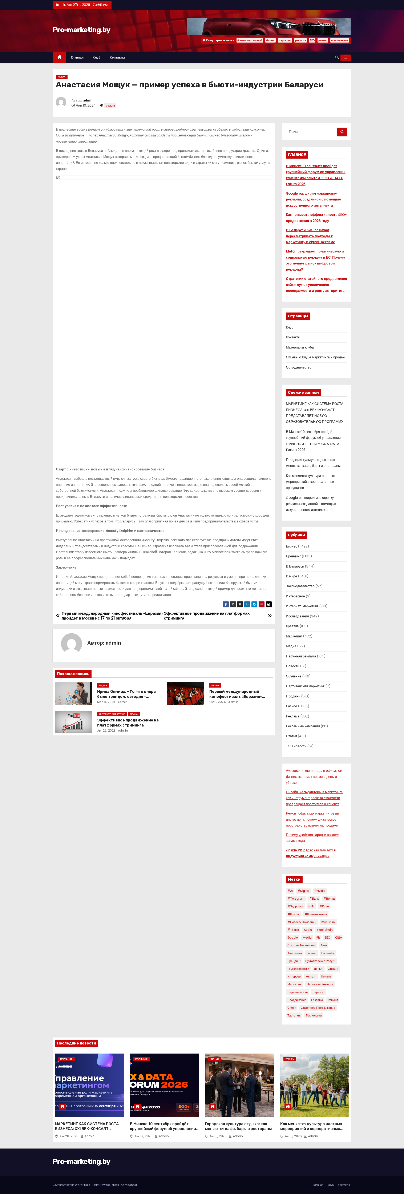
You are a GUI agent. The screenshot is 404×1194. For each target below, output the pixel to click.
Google (292, 937)
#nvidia (320, 891)
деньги (318, 969)
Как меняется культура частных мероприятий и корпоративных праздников (310, 481)
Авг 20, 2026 (69, 1136)
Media (307, 937)
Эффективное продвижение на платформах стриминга (128, 723)
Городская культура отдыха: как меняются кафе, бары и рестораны (238, 1126)
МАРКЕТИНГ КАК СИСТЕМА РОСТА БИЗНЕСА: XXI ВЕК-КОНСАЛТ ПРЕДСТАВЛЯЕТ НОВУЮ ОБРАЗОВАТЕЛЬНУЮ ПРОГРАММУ (87, 1131)
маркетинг (285, 40)
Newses (105, 1185)
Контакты (117, 57)
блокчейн (327, 953)
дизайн (333, 969)
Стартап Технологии (301, 945)
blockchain (325, 930)
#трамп (293, 930)
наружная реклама (320, 984)
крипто (326, 976)
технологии (314, 1015)
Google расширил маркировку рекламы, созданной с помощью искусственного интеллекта (313, 199)
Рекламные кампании (303, 726)
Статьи (291, 736)
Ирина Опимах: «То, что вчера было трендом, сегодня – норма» (126, 696)
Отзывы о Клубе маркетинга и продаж (315, 357)
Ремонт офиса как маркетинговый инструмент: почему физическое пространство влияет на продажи (312, 819)
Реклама (292, 716)
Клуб (97, 57)
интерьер (294, 976)
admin (87, 100)
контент (311, 976)
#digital (303, 891)
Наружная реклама (301, 656)
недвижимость (297, 992)
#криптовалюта (315, 914)
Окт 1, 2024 (217, 702)
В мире (291, 576)
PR (318, 937)
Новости (292, 666)
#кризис (293, 914)
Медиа (61, 76)
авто (323, 945)
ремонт (322, 40)
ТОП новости (296, 746)
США (338, 937)
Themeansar (128, 1185)
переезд (318, 992)
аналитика (294, 953)
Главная (77, 57)
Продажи (293, 696)
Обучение (293, 676)
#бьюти (110, 105)
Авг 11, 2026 (219, 1136)
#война (329, 898)
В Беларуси (295, 566)
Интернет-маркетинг (112, 714)
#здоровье (295, 906)
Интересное (295, 596)
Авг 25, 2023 (106, 730)
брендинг (293, 961)
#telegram (295, 898)
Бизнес (291, 546)
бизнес (270, 40)
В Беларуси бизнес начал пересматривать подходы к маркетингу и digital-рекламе (310, 236)
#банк (314, 898)
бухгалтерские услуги (320, 961)
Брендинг (293, 556)
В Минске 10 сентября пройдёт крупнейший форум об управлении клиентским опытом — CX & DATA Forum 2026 (163, 1131)
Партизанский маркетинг (305, 686)
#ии (311, 906)
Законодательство (300, 586)
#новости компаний (249, 40)
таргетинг (294, 1015)
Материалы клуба (300, 347)
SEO (312, 40)
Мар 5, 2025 (106, 702)
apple (308, 930)
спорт (291, 1008)
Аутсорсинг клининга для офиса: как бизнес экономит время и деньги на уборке (314, 776)
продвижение (339, 40)
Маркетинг (294, 636)
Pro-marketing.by (81, 29)
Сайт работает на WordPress (72, 1185)
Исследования (297, 616)
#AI (290, 891)
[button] (337, 57)
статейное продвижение (318, 1008)
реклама (300, 40)
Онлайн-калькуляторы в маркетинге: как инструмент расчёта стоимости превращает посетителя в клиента (314, 798)
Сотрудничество (298, 367)
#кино (324, 906)
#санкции (328, 922)
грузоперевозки (298, 969)
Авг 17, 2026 (144, 1136)
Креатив (292, 626)
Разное (291, 706)
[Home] (59, 57)
